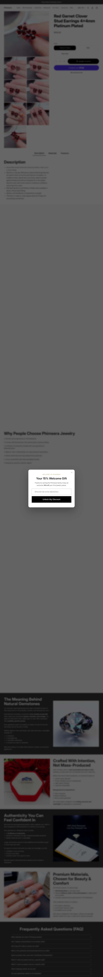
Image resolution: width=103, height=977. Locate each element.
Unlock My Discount (51, 499)
